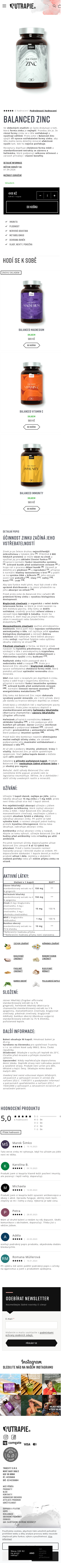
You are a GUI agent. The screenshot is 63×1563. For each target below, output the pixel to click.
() (16, 712)
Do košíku (32, 207)
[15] (32, 589)
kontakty (7, 1494)
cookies (6, 1519)
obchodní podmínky (12, 1516)
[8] (49, 572)
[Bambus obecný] (7, 984)
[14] (22, 580)
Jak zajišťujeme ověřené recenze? (19, 1522)
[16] (34, 641)
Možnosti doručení (13, 175)
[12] (51, 577)
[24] (41, 727)
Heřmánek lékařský (50, 943)
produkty (7, 1489)
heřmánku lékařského (45, 710)
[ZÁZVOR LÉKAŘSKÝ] (7, 946)
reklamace (8, 1514)
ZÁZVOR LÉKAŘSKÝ (21, 943)
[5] (42, 567)
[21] (51, 688)
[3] (4, 564)
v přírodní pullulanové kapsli (30, 760)
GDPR (5, 1511)
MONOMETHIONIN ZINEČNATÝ (49, 957)
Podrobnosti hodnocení (43, 110)
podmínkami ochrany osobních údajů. (30, 1334)
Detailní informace (13, 162)
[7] (48, 569)
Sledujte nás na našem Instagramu (28, 1367)
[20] (4, 688)
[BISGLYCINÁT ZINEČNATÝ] (7, 959)
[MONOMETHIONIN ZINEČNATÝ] (36, 959)
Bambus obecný (20, 981)
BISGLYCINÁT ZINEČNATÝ (19, 957)
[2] (49, 559)
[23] (26, 722)
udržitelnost (9, 1502)
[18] (36, 663)
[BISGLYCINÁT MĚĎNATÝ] (36, 971)
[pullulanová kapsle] (36, 984)
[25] (57, 729)
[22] (38, 691)
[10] (27, 577)
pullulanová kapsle (51, 981)
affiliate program (12, 1500)
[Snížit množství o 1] (40, 195)
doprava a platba (11, 1508)
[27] (22, 744)
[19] (4, 685)
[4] (56, 564)
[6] (29, 569)
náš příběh (8, 1486)
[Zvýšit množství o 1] (54, 195)
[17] (45, 656)
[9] (38, 575)
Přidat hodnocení (10, 1132)
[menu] (4, 6)
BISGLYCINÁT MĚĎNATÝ (47, 969)
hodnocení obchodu (12, 1497)
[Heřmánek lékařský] (36, 946)
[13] (11, 580)
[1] (36, 554)
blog (5, 1491)
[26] (42, 732)
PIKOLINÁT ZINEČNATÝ (18, 969)
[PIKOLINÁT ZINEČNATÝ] (7, 971)
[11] (39, 577)
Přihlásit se (31, 1343)
